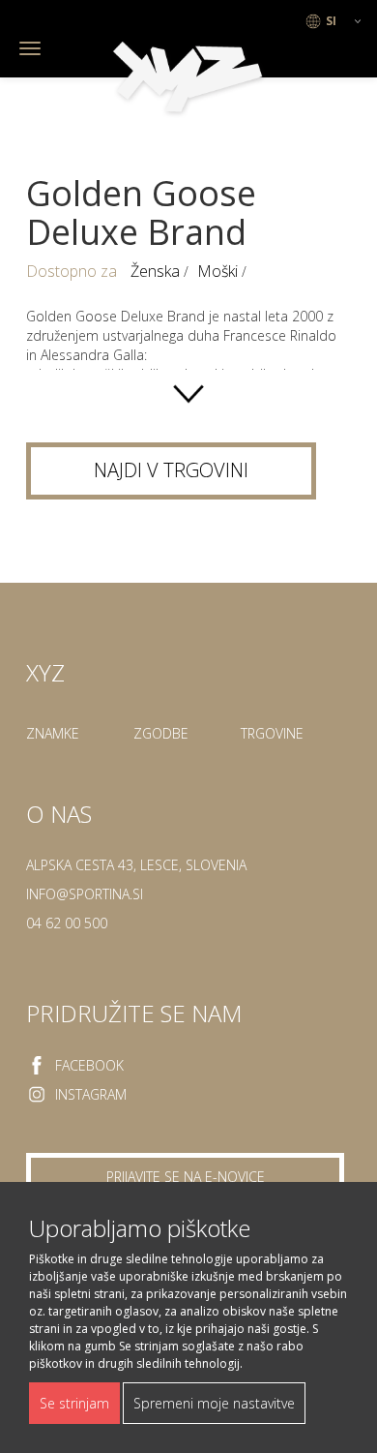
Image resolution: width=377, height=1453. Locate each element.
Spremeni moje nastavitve (214, 1403)
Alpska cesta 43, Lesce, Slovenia (136, 865)
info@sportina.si (84, 894)
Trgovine (272, 733)
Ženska (157, 271)
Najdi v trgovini (171, 470)
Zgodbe (160, 733)
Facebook (89, 1065)
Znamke (52, 733)
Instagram (91, 1094)
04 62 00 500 (66, 923)
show (188, 394)
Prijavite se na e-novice (185, 1176)
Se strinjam (74, 1403)
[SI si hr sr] (333, 21)
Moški (219, 271)
